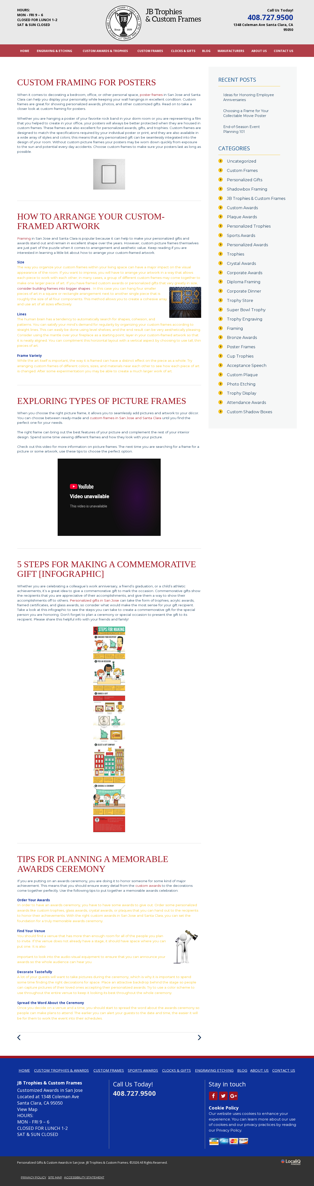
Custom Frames (242, 170)
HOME (24, 51)
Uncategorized (241, 161)
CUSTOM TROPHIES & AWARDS (61, 1070)
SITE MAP (55, 1177)
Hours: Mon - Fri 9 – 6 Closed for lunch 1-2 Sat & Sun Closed (37, 17)
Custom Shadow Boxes (249, 412)
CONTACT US (283, 51)
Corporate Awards (244, 273)
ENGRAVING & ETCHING (54, 51)
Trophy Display (241, 393)
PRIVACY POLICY (33, 1177)
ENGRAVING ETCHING (214, 1070)
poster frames (152, 95)
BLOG (206, 51)
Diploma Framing (244, 282)
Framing (24, 238)
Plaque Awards (242, 217)
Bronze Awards (242, 337)
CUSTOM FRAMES (150, 51)
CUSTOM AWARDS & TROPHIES (105, 51)
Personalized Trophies (249, 226)
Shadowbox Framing (247, 189)
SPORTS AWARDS (143, 1070)
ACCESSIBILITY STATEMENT (84, 1177)
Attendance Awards (246, 402)
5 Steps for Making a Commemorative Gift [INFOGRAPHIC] (106, 569)
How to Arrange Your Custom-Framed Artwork (91, 221)
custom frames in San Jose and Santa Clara (126, 418)
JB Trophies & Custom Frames (256, 198)
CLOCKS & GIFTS (183, 51)
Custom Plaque (242, 375)
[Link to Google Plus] (233, 1096)
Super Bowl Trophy (246, 310)
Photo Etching (241, 384)
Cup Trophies (240, 356)
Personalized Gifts (244, 180)
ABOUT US (259, 51)
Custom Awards (242, 208)
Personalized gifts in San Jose (95, 600)
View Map (27, 1109)
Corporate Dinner (244, 291)
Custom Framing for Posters (86, 82)
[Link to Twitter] (223, 1096)
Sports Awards (241, 235)
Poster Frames (241, 347)
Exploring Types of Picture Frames (101, 401)
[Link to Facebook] (213, 1096)
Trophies (235, 254)
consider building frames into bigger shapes (54, 288)
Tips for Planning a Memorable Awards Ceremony (92, 864)
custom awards (148, 886)
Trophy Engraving (244, 319)
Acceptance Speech (246, 365)
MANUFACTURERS (231, 51)
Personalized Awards (247, 245)
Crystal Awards (241, 263)
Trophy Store (240, 300)
